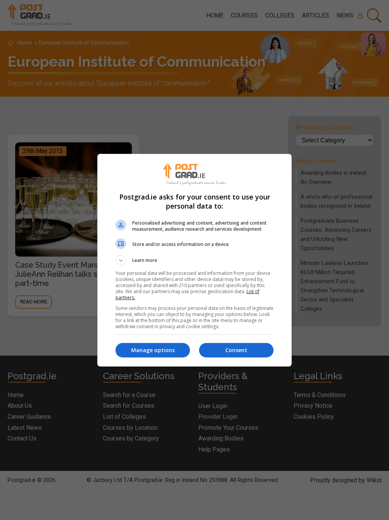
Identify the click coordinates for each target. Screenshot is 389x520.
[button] (194, 260)
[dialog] (194, 260)
